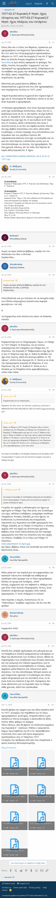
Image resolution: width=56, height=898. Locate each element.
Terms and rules (20, 887)
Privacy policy (34, 887)
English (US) (24, 883)
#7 (53, 484)
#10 (53, 646)
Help (45, 887)
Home (4, 890)
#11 (53, 705)
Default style (9, 883)
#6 (53, 390)
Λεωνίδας (6, 62)
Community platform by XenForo (25, 895)
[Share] (49, 42)
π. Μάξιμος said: (10, 489)
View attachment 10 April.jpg (15, 543)
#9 (53, 623)
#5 (53, 337)
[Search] (52, 3)
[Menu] (4, 3)
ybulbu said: (8, 396)
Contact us (6, 887)
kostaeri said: (9, 280)
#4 (53, 275)
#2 (53, 177)
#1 (53, 42)
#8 (53, 567)
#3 (53, 246)
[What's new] (47, 3)
